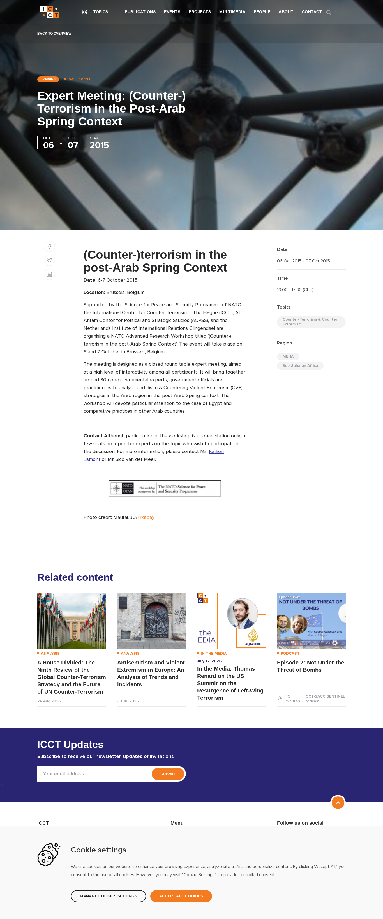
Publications (140, 12)
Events (172, 12)
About (286, 12)
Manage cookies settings (108, 896)
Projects (200, 12)
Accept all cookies (181, 896)
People (262, 12)
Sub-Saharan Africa (300, 366)
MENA (288, 356)
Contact (312, 12)
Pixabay (145, 517)
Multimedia (232, 12)
